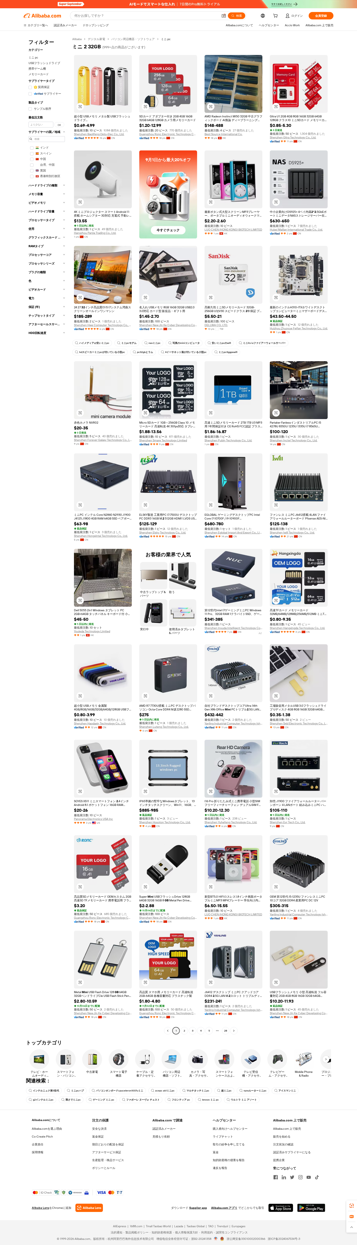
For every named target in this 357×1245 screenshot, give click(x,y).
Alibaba (77, 39)
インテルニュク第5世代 (46, 1090)
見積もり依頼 (161, 1136)
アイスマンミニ (287, 1090)
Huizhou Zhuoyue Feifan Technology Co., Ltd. (299, 328)
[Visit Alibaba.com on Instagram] (300, 1177)
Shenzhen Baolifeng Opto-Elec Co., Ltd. (99, 134)
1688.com (136, 1226)
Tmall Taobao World (158, 1226)
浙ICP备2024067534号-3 (284, 1238)
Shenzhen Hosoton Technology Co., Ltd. (164, 822)
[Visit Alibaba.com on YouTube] (308, 1177)
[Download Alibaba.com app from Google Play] (311, 1208)
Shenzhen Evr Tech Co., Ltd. (287, 822)
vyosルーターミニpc (255, 1090)
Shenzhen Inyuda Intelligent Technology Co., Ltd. (233, 628)
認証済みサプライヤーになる (292, 1152)
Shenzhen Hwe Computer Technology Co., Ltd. (103, 325)
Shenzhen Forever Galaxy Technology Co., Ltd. (103, 440)
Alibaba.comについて (46, 1120)
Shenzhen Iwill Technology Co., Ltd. (292, 532)
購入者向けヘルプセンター (230, 1128)
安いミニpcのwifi (221, 343)
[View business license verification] (216, 1239)
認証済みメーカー (164, 1128)
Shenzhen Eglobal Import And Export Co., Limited (233, 532)
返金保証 (98, 1136)
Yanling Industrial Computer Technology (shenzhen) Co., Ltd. (233, 723)
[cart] (276, 16)
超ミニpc (226, 1090)
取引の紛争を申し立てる (229, 1144)
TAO (210, 1226)
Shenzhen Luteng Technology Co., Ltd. (164, 726)
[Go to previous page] (167, 1030)
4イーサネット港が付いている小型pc (186, 352)
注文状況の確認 (283, 1144)
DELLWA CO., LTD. (216, 325)
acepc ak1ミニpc (165, 1090)
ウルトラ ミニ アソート (244, 1099)
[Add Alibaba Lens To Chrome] (89, 1208)
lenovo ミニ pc (210, 1099)
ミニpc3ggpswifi (228, 352)
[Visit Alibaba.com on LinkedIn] (283, 1177)
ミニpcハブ (77, 1090)
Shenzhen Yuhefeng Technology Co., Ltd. (231, 822)
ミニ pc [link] (166, 39)
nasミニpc (155, 343)
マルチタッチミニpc (198, 1090)
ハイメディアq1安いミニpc (94, 343)
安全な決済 (99, 1128)
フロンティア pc (181, 1099)
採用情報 (37, 1152)
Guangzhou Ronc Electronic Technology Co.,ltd (168, 134)
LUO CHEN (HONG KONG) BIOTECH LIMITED (233, 229)
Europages (238, 1226)
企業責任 (37, 1144)
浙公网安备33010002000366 (246, 1238)
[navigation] (46, 535)
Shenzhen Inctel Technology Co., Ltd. (293, 440)
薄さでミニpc (73, 1099)
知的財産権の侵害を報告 (229, 1160)
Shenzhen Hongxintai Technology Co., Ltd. (101, 535)
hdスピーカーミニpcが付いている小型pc (102, 352)
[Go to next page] (234, 1030)
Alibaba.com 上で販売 (287, 1128)
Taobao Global (196, 1226)
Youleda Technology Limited (92, 631)
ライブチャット (223, 1136)
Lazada (178, 1226)
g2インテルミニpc (43, 1099)
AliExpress (119, 1226)
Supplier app (198, 1207)
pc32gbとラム (145, 352)
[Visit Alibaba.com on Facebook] (275, 1177)
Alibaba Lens (40, 1207)
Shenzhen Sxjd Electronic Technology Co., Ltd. (299, 723)
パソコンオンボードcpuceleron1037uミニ (119, 1090)
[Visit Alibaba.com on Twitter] (292, 1177)
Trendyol (222, 1226)
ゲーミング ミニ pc (103, 1099)
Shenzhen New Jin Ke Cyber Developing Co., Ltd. (168, 325)
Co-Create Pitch (42, 1136)
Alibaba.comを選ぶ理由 (47, 1128)
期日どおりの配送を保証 (108, 1144)
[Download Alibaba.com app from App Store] (280, 1208)
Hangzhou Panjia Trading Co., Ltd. (95, 233)
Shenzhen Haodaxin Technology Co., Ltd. (100, 723)
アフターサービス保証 (106, 1152)
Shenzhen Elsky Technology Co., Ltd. (162, 532)
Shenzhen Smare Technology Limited (163, 440)
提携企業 (279, 1160)
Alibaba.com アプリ (224, 1207)
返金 (216, 1152)
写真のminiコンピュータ (186, 343)
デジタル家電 (96, 39)
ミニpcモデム (129, 343)
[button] (223, 15)
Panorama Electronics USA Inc (93, 819)
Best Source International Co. (223, 134)
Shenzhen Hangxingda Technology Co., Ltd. (297, 628)
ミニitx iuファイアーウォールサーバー (264, 343)
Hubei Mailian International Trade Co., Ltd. (296, 229)
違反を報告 (220, 1168)
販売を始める (281, 1136)
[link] (351, 1205)
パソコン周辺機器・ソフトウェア (133, 39)
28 (225, 1030)
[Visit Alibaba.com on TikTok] (316, 1177)
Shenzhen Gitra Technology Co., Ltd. (293, 137)
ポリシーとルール (103, 1168)
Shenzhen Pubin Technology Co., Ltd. (228, 440)
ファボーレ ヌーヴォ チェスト (143, 1099)
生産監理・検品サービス (108, 1160)
